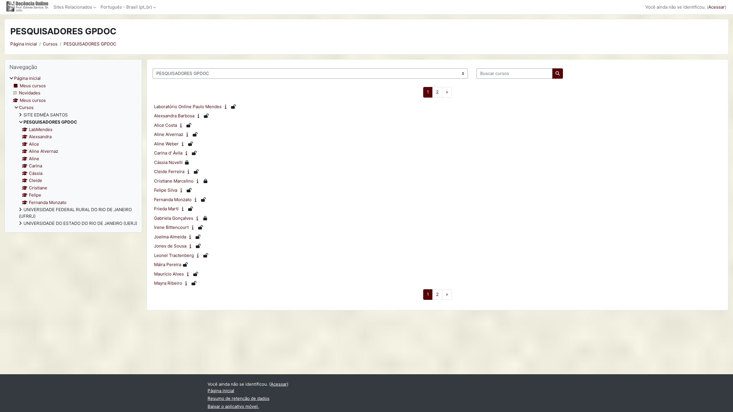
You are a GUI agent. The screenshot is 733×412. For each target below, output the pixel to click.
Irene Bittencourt (171, 227)
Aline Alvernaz (168, 134)
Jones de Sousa (170, 246)
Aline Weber (166, 143)
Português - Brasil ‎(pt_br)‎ (126, 7)
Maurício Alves (169, 274)
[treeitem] (73, 151)
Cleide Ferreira (169, 171)
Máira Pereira (167, 264)
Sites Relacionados (73, 7)
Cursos (50, 44)
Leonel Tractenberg (174, 255)
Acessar (716, 7)
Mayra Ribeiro (168, 283)
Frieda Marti (166, 208)
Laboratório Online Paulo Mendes (188, 106)
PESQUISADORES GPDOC (90, 44)
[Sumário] (227, 106)
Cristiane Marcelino (174, 181)
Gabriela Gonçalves (173, 218)
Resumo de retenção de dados (238, 398)
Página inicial (23, 44)
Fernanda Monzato (173, 199)
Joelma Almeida (170, 236)
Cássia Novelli (168, 162)
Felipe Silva (165, 190)
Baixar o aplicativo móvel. (233, 406)
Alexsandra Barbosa (174, 115)
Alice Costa (165, 125)
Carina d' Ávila (168, 153)
